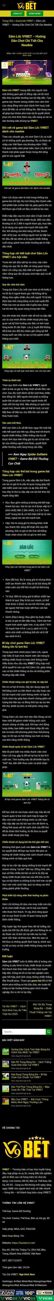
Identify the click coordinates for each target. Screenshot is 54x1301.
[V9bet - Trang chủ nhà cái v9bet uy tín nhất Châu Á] (27, 5)
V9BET (5, 1169)
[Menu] (4, 5)
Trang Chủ (7, 20)
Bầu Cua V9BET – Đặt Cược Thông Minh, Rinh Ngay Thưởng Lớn (29, 1101)
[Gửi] (49, 1032)
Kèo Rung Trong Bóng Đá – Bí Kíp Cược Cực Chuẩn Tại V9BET (29, 1076)
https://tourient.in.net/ (23, 1242)
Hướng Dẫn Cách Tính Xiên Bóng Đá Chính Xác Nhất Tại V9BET (30, 1051)
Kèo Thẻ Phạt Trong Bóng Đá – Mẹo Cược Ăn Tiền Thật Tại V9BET (30, 1088)
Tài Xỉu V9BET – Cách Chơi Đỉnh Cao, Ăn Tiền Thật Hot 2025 (14, 1010)
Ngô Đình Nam (27, 1274)
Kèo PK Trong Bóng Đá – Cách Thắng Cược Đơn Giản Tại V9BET (31, 1063)
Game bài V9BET (25, 20)
